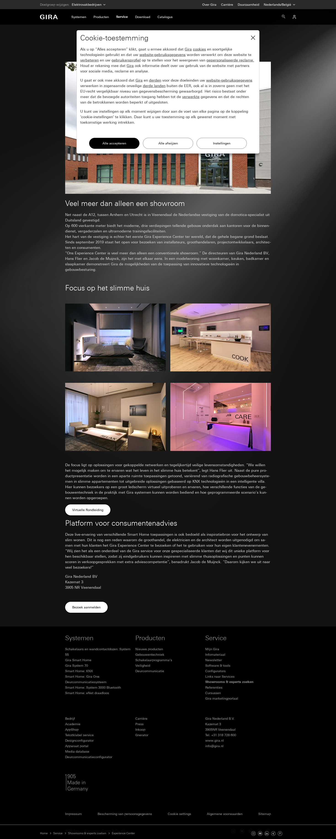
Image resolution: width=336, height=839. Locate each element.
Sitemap (264, 814)
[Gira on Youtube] (260, 833)
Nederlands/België (278, 4)
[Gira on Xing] (273, 833)
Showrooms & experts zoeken (87, 833)
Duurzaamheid (248, 4)
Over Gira (209, 4)
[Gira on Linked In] (266, 833)
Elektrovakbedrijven (86, 4)
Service (58, 833)
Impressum (73, 814)
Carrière (227, 4)
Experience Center (123, 833)
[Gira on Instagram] (253, 833)
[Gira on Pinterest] (280, 833)
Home (44, 833)
